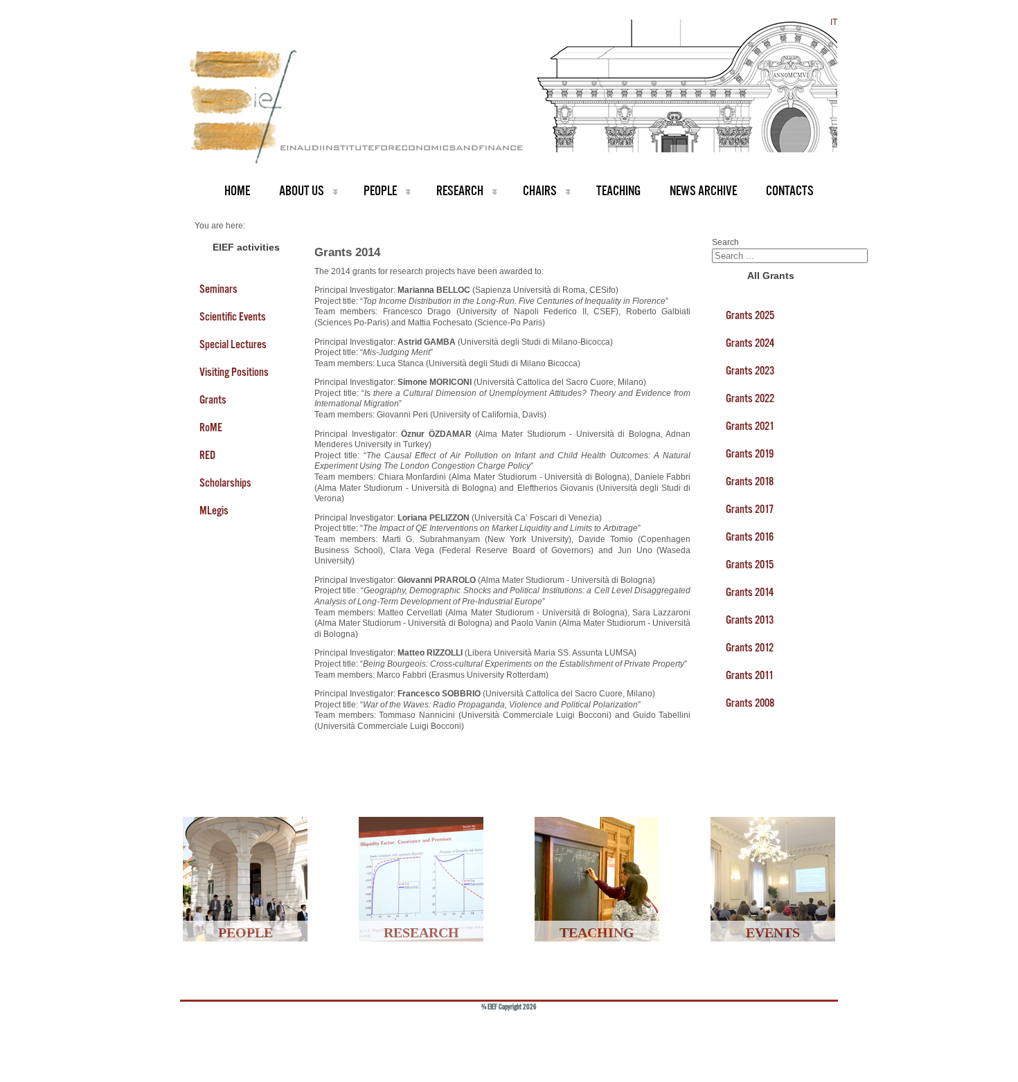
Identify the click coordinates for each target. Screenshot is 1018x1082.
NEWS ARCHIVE (703, 190)
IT (833, 22)
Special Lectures (233, 344)
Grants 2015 (750, 564)
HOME (237, 190)
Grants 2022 (750, 398)
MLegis (214, 510)
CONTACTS (790, 190)
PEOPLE (380, 190)
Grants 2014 (750, 592)
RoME (210, 427)
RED (207, 455)
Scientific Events (232, 316)
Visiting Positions (234, 372)
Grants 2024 (750, 342)
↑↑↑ (804, 1029)
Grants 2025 (750, 315)
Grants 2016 (750, 536)
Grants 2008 (750, 702)
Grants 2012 (750, 647)
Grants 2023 (750, 370)
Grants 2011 (750, 675)
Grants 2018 (750, 481)
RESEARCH (459, 190)
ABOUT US (301, 190)
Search (725, 242)
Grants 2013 (750, 619)
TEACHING (618, 190)
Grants (212, 399)
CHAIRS (540, 190)
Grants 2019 (750, 453)
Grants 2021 (750, 426)
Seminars (218, 288)
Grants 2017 (750, 509)
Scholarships (225, 482)
